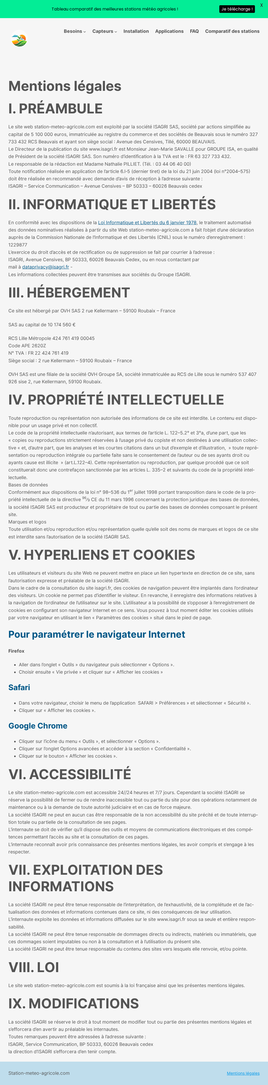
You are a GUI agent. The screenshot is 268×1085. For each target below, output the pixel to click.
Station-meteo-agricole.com (39, 1073)
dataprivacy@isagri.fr (45, 267)
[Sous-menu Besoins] (84, 31)
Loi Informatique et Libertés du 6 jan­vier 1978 (147, 222)
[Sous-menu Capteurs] (115, 31)
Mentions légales (243, 1073)
